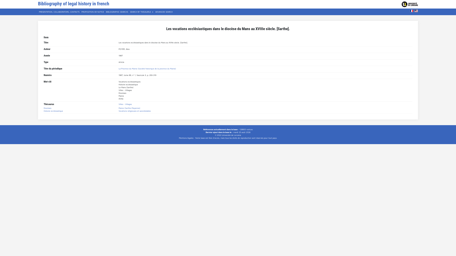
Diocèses (47, 108)
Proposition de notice (92, 12)
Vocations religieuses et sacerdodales (135, 111)
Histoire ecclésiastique (53, 111)
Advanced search (164, 12)
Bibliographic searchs (117, 12)
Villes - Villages (125, 104)
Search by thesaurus (140, 12)
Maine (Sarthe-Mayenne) (129, 108)
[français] (411, 11)
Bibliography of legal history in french (73, 4)
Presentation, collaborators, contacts (59, 12)
